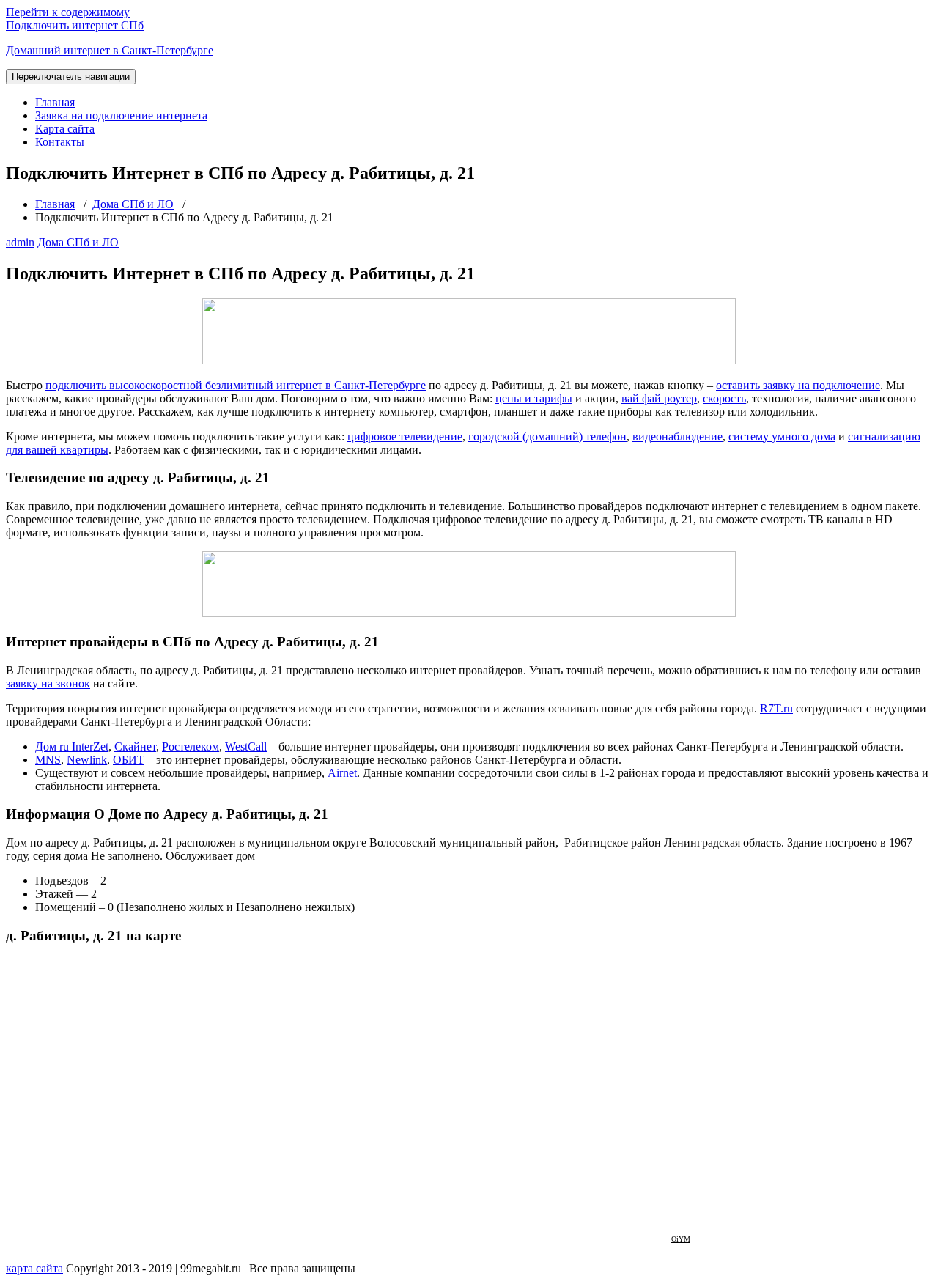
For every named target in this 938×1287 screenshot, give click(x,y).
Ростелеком (190, 746)
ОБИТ (128, 759)
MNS (48, 759)
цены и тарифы (533, 398)
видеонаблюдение (677, 436)
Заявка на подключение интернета (121, 115)
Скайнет (135, 746)
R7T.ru (776, 708)
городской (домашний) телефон (547, 436)
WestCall (246, 746)
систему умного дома (781, 436)
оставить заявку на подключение (798, 385)
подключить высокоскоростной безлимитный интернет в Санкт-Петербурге (235, 385)
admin (20, 242)
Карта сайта (65, 128)
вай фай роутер (659, 398)
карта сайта (34, 1268)
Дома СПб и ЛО (133, 204)
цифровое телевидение (404, 436)
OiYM (680, 1239)
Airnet (342, 773)
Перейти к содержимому (68, 12)
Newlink (87, 759)
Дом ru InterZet (71, 746)
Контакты (59, 142)
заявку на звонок (48, 683)
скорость (724, 398)
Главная (55, 102)
